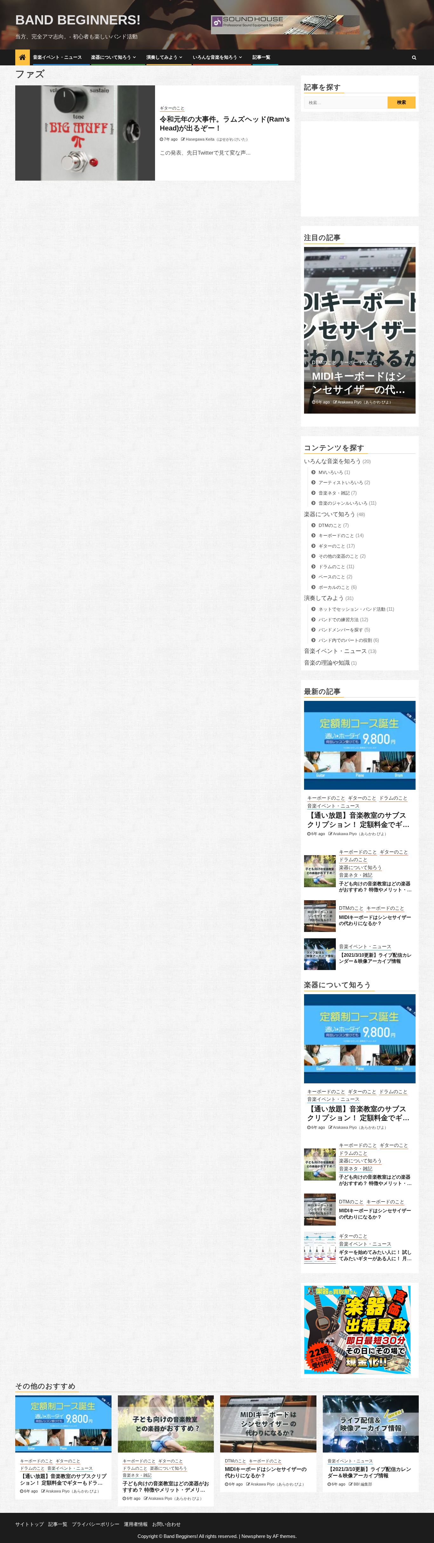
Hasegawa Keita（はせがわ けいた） (218, 139)
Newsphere (253, 1536)
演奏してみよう (162, 57)
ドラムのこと (332, 566)
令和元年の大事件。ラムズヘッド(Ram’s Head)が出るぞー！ (225, 123)
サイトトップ (29, 1524)
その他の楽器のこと (339, 556)
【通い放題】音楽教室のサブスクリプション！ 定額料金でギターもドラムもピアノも (358, 819)
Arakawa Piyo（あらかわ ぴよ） (360, 834)
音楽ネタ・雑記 (334, 492)
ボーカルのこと (334, 586)
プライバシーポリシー (95, 1524)
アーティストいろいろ (341, 482)
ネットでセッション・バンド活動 (352, 609)
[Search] (414, 57)
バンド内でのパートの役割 (345, 639)
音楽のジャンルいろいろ (343, 503)
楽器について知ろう (111, 57)
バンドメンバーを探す (341, 629)
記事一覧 (261, 57)
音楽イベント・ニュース (57, 57)
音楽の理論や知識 (327, 663)
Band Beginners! (78, 19)
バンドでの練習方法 (339, 619)
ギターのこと (172, 108)
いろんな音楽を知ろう (215, 57)
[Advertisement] (360, 168)
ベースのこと (332, 576)
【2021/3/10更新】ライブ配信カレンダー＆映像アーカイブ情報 (359, 382)
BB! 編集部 (347, 402)
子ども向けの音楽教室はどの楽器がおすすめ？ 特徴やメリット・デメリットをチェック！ (375, 886)
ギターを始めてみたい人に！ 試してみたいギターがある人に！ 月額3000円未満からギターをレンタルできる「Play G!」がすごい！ (375, 1255)
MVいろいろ (331, 472)
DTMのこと (330, 525)
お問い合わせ (166, 1524)
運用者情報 (136, 1524)
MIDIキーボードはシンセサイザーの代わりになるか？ (375, 920)
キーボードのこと (336, 535)
